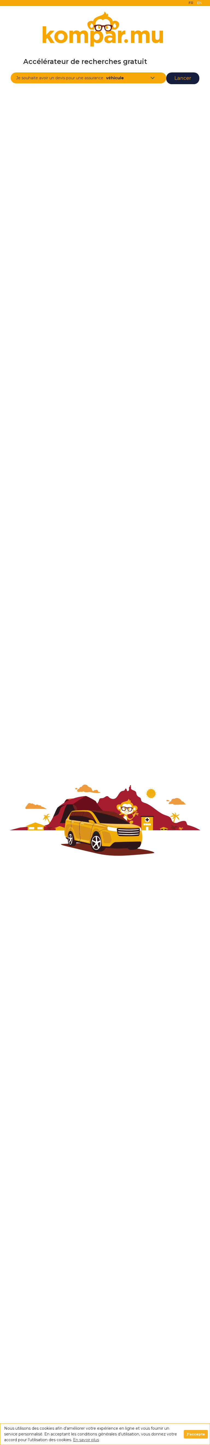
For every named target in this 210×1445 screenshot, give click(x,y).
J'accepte (195, 1434)
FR (191, 3)
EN (199, 3)
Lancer (182, 78)
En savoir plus (86, 1439)
